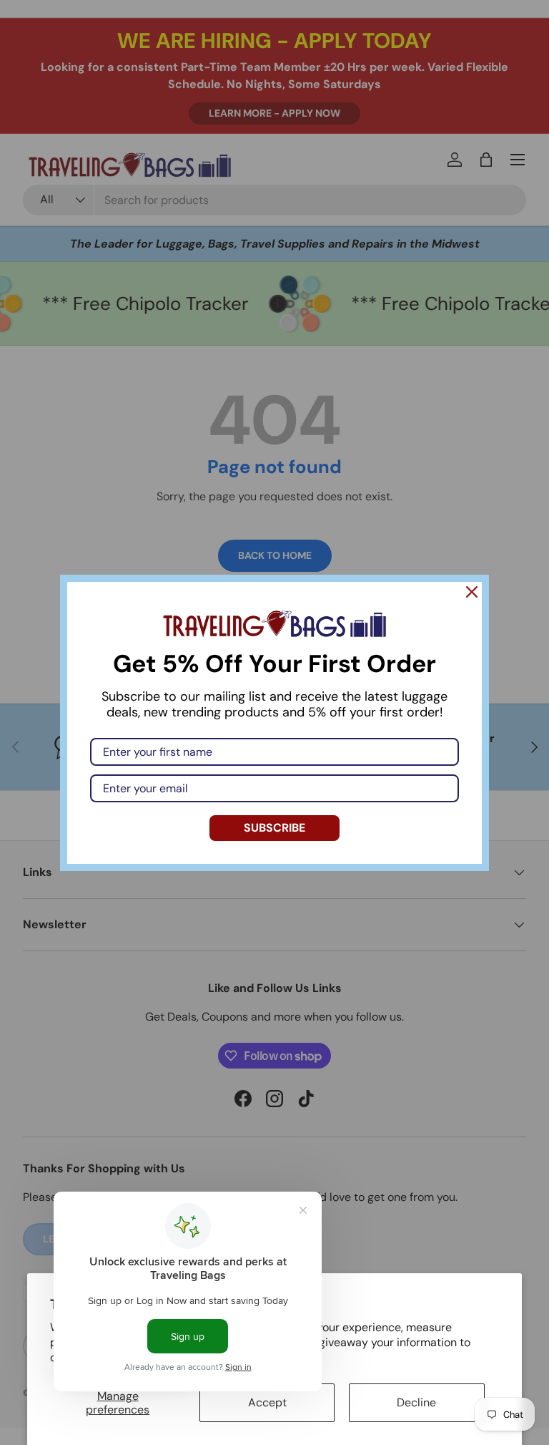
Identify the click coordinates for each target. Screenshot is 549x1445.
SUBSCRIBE (274, 827)
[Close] (472, 592)
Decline (416, 1402)
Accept (267, 1402)
